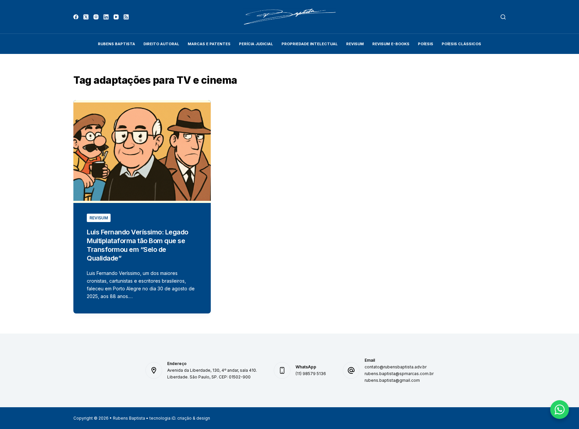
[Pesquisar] (503, 16)
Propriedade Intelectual (309, 44)
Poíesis (425, 44)
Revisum (98, 217)
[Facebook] (75, 16)
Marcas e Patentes (209, 44)
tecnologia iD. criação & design (179, 418)
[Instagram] (96, 16)
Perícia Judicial (256, 44)
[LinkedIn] (106, 16)
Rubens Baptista (116, 44)
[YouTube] (116, 16)
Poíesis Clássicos (461, 44)
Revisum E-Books (390, 44)
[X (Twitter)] (85, 16)
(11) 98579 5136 (311, 373)
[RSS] (126, 16)
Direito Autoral (161, 44)
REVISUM (355, 44)
